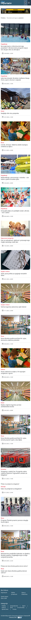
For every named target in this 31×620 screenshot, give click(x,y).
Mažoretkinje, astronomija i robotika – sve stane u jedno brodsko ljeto (15, 178)
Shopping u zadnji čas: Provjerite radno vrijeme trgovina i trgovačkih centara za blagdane (14, 473)
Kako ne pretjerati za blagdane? (11, 489)
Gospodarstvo (14, 606)
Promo (14, 609)
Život (11, 607)
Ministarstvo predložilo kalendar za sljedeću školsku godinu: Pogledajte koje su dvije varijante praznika (15, 555)
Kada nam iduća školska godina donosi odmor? (14, 572)
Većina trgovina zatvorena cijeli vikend (13, 307)
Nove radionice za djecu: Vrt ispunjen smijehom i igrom (13, 372)
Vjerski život (5, 609)
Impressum (4, 592)
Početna (3, 18)
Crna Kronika (20, 607)
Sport (23, 606)
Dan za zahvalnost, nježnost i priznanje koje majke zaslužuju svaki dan (15, 241)
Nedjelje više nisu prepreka (10, 113)
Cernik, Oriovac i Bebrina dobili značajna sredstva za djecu (14, 145)
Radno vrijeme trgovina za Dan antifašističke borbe (11, 406)
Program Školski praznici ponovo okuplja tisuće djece (14, 521)
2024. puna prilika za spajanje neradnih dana (14, 274)
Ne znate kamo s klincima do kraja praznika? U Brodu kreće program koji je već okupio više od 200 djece (14, 48)
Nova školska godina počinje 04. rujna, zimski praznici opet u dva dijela (13, 439)
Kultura (4, 607)
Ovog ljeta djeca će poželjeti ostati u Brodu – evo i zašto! (15, 212)
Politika (4, 606)
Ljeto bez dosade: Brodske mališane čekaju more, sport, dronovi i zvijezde (15, 79)
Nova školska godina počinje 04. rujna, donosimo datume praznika (13, 339)
